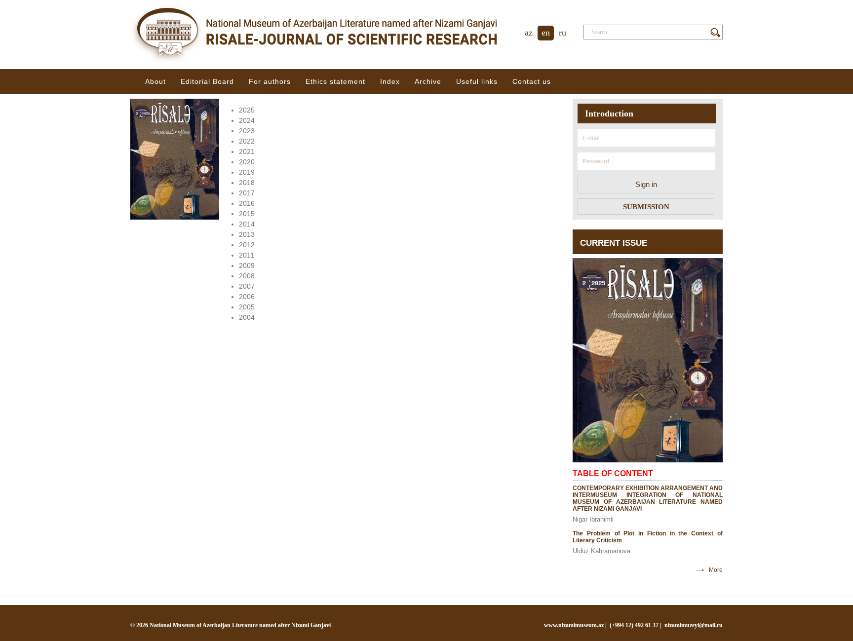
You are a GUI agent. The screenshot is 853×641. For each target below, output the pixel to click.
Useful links (477, 81)
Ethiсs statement (335, 81)
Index (390, 81)
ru (562, 33)
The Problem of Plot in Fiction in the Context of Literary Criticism (648, 537)
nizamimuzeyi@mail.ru (693, 625)
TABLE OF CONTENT (613, 473)
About (155, 81)
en (546, 33)
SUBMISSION (646, 207)
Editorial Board (207, 81)
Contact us (531, 81)
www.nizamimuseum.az (574, 625)
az (529, 33)
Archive (428, 81)
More (716, 569)
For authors (270, 81)
